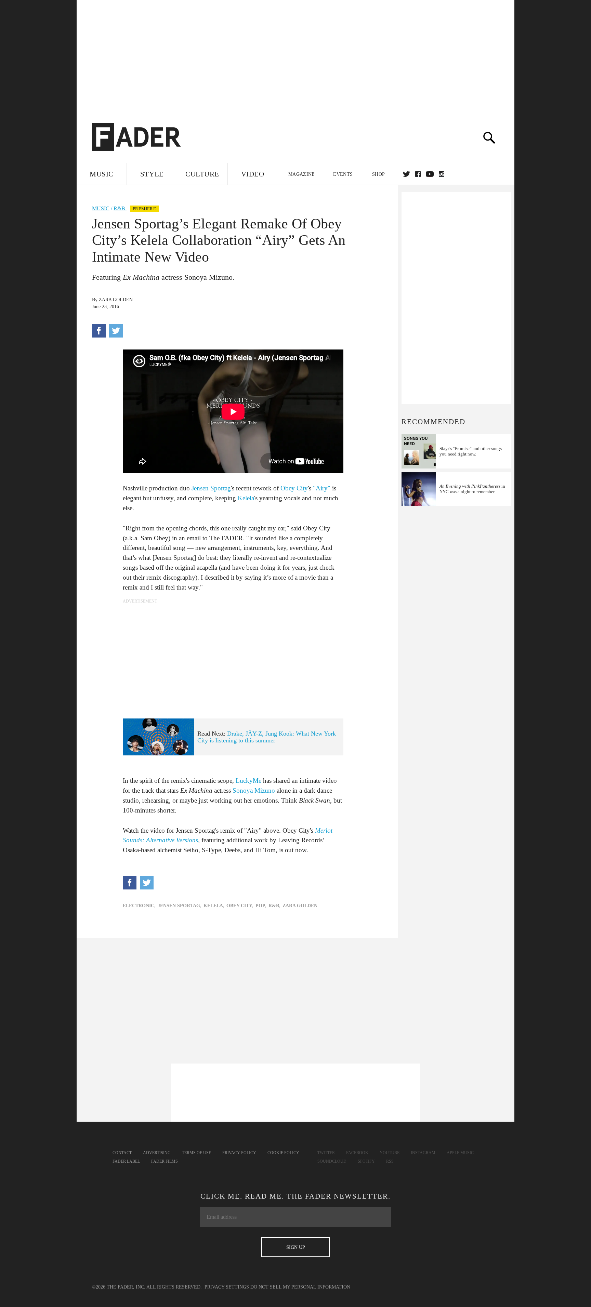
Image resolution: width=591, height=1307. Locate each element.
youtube (430, 174)
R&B (120, 208)
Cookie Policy (283, 1152)
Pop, (260, 905)
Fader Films (164, 1161)
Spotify (366, 1161)
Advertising (157, 1152)
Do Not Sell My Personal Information (300, 1287)
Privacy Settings (227, 1287)
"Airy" (321, 488)
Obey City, (239, 905)
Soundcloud (331, 1161)
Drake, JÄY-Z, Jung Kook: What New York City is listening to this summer (266, 737)
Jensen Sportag (211, 488)
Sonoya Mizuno (254, 790)
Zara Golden (116, 299)
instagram (441, 174)
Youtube (389, 1152)
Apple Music (460, 1152)
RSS (390, 1161)
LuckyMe (248, 780)
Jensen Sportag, (179, 905)
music (100, 208)
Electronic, (139, 905)
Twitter (406, 174)
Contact (122, 1152)
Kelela (246, 498)
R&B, (274, 905)
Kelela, (213, 905)
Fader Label (126, 1161)
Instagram (423, 1152)
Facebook (357, 1152)
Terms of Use (196, 1152)
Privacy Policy (239, 1152)
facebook (418, 174)
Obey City (294, 488)
